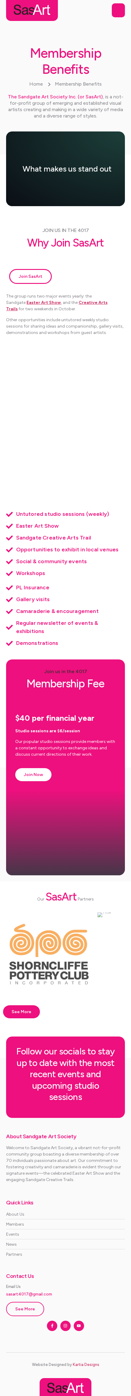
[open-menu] (118, 10)
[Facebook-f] (52, 1326)
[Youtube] (79, 1326)
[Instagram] (65, 1326)
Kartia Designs (86, 1364)
